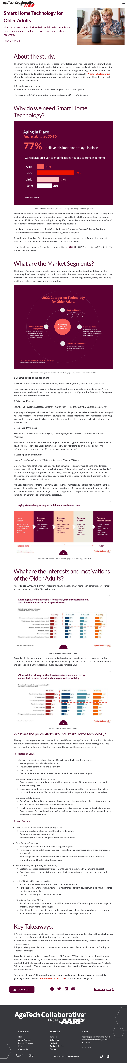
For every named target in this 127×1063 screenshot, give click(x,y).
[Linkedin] (108, 1056)
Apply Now (86, 1047)
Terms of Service (19, 1056)
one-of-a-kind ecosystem (52, 978)
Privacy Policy (31, 1056)
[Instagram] (101, 1056)
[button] (124, 4)
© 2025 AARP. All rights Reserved (66, 1057)
